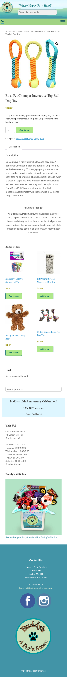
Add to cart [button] (14, 296)
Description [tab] (14, 147)
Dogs (14, 31)
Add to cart (24, 130)
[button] (57, 44)
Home (8, 31)
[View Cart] (2, 22)
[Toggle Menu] (62, 21)
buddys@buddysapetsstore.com (36, 588)
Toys (42, 138)
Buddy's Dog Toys (25, 31)
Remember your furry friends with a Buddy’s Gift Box (31, 537)
